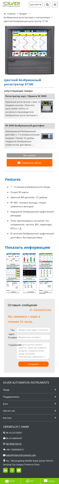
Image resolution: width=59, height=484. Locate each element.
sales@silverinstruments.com (21, 455)
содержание (10, 345)
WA (31, 481)
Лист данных (29, 155)
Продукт (23, 13)
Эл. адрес (12, 332)
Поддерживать (11, 396)
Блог (5, 403)
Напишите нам (42, 309)
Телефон (12, 337)
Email (12, 481)
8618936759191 (14, 443)
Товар (6, 389)
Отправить (33, 364)
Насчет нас (9, 410)
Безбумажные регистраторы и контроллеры (27, 17)
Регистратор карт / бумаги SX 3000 (25, 96)
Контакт (7, 417)
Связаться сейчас (31, 162)
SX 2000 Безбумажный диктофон (24, 125)
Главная (11, 13)
